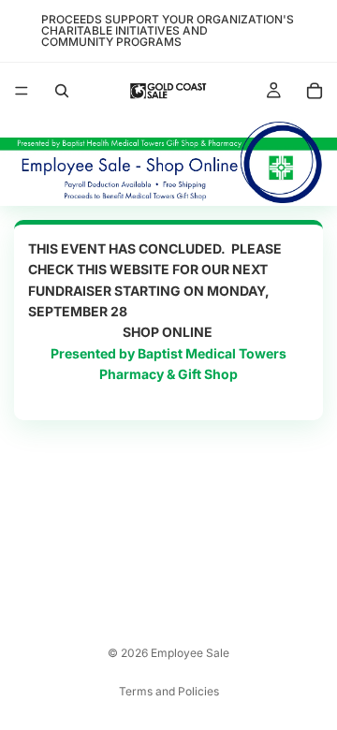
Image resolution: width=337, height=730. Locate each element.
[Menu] (21, 90)
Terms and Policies (169, 691)
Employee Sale (190, 653)
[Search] (61, 90)
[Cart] (314, 90)
